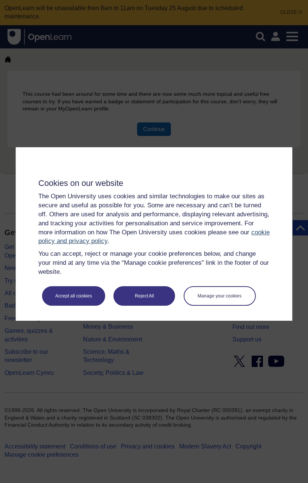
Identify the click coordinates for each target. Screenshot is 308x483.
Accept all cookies (73, 296)
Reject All (144, 296)
